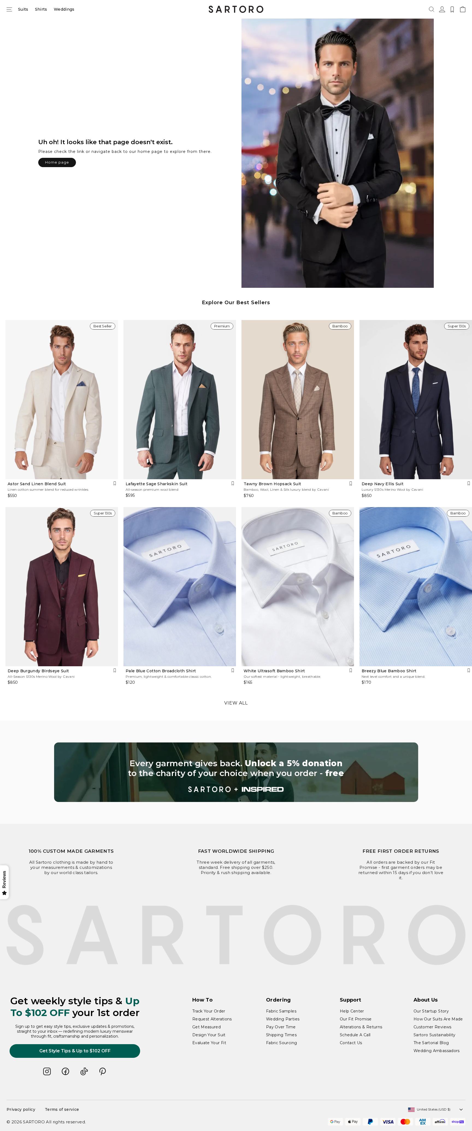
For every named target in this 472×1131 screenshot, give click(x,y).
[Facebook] (65, 1071)
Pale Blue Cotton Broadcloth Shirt (161, 670)
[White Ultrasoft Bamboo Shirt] (297, 586)
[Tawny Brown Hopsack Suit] (297, 399)
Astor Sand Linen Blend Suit (37, 483)
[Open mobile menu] (9, 9)
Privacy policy (21, 1109)
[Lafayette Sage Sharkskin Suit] (179, 399)
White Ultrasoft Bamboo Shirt (274, 670)
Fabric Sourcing (281, 1042)
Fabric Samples (281, 1011)
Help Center (352, 1011)
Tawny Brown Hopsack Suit (272, 483)
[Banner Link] (236, 772)
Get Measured (206, 1027)
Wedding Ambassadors (437, 1050)
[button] (431, 9)
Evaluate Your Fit (209, 1042)
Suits (23, 9)
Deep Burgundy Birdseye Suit (38, 670)
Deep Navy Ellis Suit (382, 483)
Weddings (64, 9)
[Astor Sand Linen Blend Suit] (61, 399)
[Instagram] (47, 1071)
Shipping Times (281, 1034)
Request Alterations (212, 1019)
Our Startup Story (431, 1011)
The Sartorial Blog (431, 1042)
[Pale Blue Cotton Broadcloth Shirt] (179, 586)
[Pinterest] (103, 1071)
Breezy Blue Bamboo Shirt (389, 670)
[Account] (442, 9)
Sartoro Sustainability (435, 1034)
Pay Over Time (281, 1027)
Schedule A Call (355, 1034)
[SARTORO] (236, 9)
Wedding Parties (282, 1019)
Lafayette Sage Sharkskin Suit (156, 483)
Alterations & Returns (361, 1027)
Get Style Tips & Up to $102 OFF (75, 1050)
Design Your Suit (209, 1034)
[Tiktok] (84, 1071)
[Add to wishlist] (115, 483)
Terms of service (62, 1109)
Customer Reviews (433, 1027)
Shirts (41, 9)
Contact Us (351, 1042)
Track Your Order (208, 1011)
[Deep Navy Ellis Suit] (415, 399)
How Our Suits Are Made (438, 1019)
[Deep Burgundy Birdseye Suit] (61, 586)
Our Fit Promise (355, 1019)
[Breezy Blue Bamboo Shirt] (415, 586)
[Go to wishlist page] (452, 9)
